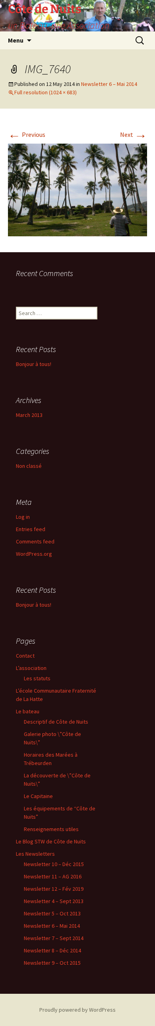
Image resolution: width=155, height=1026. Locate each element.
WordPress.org (34, 553)
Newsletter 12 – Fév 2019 (53, 888)
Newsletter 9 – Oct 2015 (52, 962)
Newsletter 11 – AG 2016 (52, 876)
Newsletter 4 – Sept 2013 (53, 901)
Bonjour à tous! (33, 364)
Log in (23, 516)
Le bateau (27, 711)
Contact (25, 655)
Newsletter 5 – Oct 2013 (52, 913)
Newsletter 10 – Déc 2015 (54, 864)
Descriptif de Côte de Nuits (56, 721)
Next (133, 134)
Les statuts (37, 678)
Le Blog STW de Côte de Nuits (51, 841)
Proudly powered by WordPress (77, 1009)
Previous (26, 134)
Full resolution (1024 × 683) (45, 92)
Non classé (29, 465)
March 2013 (29, 415)
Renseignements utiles (51, 829)
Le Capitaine (38, 796)
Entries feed (30, 529)
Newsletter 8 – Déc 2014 (52, 950)
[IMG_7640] (77, 189)
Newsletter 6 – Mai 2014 (109, 84)
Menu (15, 40)
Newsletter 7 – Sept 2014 (53, 938)
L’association (31, 668)
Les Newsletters (35, 853)
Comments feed (35, 541)
